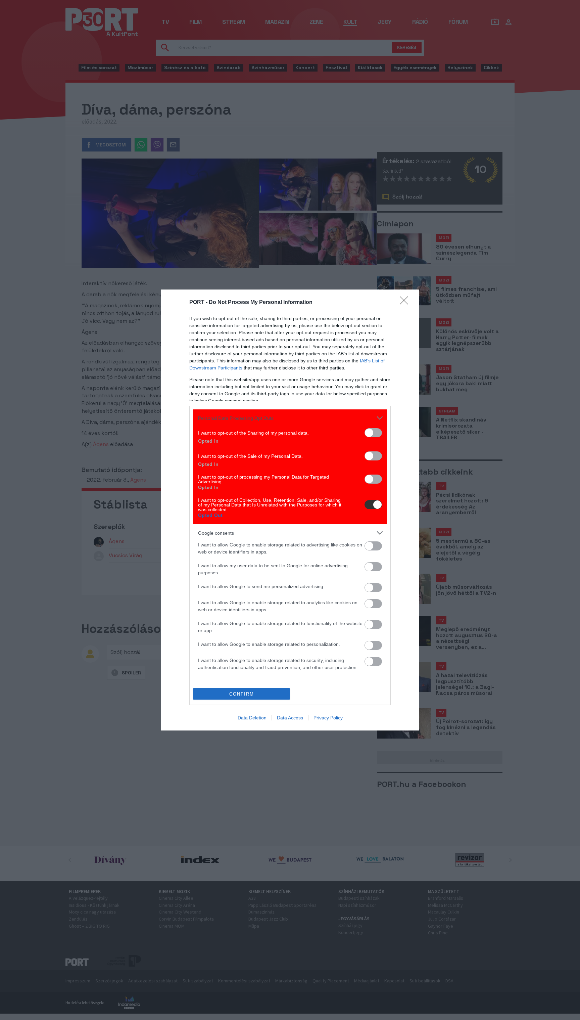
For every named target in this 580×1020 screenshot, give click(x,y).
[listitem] (290, 418)
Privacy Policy (328, 717)
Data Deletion (252, 717)
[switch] (373, 432)
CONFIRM (241, 694)
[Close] (406, 302)
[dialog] (290, 510)
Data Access (290, 717)
